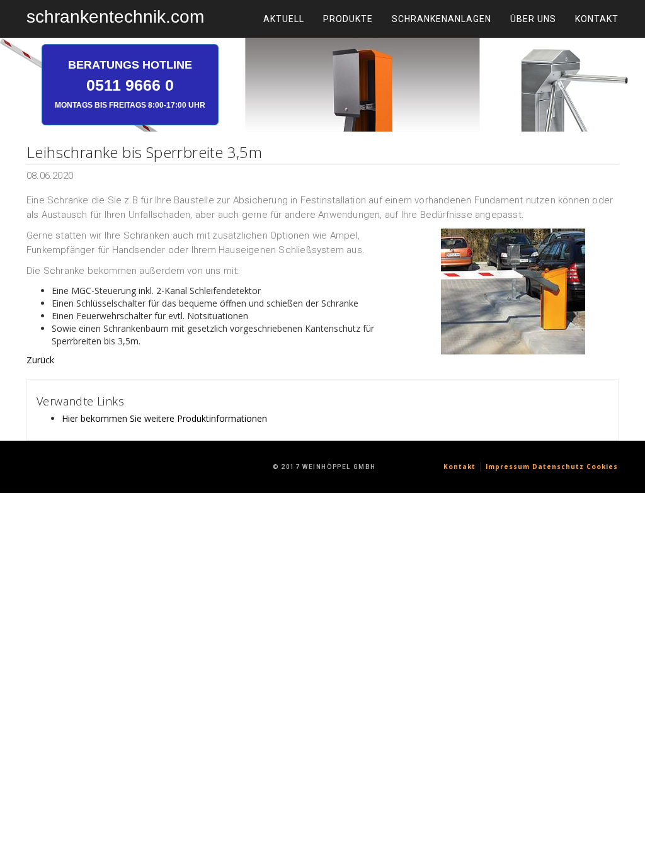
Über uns (533, 19)
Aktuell (283, 19)
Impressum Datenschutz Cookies (552, 466)
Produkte (348, 19)
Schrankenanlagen (441, 19)
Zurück (40, 360)
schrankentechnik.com (115, 17)
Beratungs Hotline (130, 84)
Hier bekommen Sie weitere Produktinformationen (164, 418)
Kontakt (597, 19)
